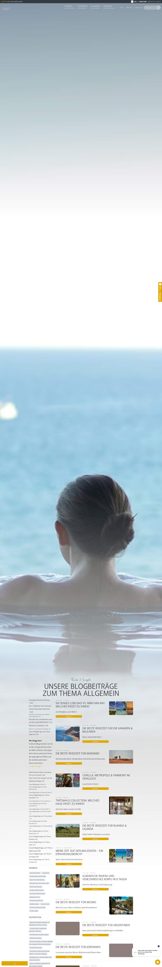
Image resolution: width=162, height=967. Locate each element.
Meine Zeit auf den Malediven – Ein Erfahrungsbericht (79, 852)
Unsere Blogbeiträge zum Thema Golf (39, 809)
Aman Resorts (45, 873)
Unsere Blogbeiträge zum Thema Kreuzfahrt (38, 822)
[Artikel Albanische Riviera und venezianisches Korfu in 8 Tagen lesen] (68, 881)
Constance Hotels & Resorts (37, 890)
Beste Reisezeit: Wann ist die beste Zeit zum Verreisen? (40, 773)
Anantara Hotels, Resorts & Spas (38, 876)
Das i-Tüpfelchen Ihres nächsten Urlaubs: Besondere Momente (40, 709)
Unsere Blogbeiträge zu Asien (37, 784)
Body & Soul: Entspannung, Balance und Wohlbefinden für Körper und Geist (39, 923)
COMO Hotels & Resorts (36, 887)
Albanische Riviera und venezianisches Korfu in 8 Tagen (104, 877)
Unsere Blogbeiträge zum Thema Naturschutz (38, 832)
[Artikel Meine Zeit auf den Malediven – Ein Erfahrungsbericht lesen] (121, 855)
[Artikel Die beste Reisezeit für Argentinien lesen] (68, 928)
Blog (121, 7)
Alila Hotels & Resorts (35, 873)
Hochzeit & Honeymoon (36, 948)
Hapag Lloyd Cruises (35, 897)
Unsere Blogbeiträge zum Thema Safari (39, 843)
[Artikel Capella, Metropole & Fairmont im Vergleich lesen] (68, 780)
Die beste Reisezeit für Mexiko (76, 902)
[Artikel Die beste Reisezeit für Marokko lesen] (121, 757)
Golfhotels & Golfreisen (35, 938)
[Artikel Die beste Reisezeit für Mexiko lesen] (121, 905)
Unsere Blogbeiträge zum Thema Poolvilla (40, 837)
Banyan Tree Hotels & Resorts (37, 880)
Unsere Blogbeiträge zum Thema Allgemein (39, 732)
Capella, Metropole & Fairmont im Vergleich (106, 776)
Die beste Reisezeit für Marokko (77, 753)
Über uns (129, 7)
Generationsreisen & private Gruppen (39, 934)
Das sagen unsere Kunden (15, 1)
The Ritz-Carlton (34, 911)
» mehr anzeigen (35, 766)
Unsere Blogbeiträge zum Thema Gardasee (40, 801)
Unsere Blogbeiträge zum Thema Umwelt (39, 860)
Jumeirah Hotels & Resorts (36, 900)
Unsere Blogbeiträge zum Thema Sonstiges (40, 855)
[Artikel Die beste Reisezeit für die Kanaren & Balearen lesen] (68, 733)
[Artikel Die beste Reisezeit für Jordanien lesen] (121, 950)
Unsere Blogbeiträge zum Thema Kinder (40, 817)
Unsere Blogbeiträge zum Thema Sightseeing (40, 849)
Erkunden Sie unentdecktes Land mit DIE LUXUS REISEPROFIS (40, 720)
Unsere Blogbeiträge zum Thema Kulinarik (40, 827)
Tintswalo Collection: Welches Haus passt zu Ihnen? (77, 801)
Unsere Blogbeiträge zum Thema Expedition (39, 796)
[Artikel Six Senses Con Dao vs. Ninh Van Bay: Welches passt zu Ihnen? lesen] (121, 708)
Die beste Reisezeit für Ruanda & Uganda (104, 827)
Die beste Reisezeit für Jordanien (78, 947)
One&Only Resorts (34, 904)
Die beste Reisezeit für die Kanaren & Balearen (107, 729)
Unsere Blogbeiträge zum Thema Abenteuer (38, 788)
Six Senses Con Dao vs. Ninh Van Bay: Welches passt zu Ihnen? (80, 704)
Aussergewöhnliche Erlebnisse (39, 701)
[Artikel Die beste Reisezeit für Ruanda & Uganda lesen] (68, 830)
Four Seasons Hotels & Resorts (37, 893)
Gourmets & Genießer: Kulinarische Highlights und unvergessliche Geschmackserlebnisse (41, 943)
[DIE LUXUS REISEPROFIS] (5, 7)
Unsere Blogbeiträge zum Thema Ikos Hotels (40, 812)
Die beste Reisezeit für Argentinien (106, 925)
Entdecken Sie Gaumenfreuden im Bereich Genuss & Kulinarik (39, 715)
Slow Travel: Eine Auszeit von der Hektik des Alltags (40, 779)
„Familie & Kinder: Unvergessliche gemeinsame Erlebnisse (38, 929)
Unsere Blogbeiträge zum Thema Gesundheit (38, 804)
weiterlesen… (69, 716)
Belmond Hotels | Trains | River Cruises (39, 883)
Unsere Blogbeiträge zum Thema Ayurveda (40, 792)
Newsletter (138, 7)
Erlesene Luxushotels (38, 725)
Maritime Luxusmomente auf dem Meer (40, 729)
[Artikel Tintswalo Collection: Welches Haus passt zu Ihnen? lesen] (121, 805)
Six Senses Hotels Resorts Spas (37, 907)
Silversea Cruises (45, 904)
